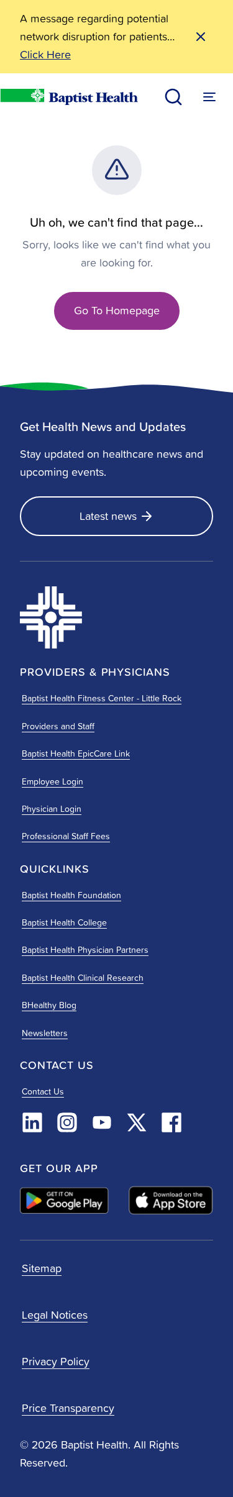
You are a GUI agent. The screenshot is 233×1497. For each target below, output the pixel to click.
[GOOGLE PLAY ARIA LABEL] (64, 1200)
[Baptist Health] (82, 617)
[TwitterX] (136, 1122)
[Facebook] (171, 1122)
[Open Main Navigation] (209, 97)
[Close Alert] (200, 36)
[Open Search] (173, 96)
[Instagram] (67, 1122)
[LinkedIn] (32, 1122)
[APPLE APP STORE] (171, 1200)
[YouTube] (101, 1122)
